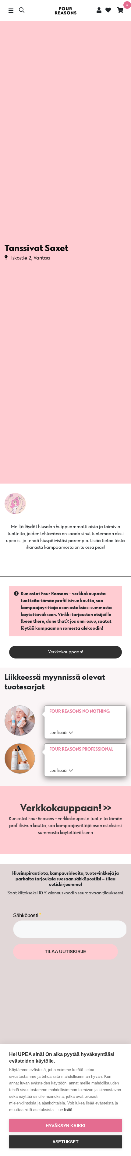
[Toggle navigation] (11, 10)
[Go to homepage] (65, 10)
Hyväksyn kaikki (66, 1126)
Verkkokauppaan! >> (65, 807)
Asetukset (65, 1142)
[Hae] (21, 11)
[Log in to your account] (99, 10)
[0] (120, 10)
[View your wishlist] (107, 10)
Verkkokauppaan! (65, 652)
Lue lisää (64, 1109)
